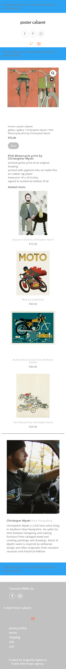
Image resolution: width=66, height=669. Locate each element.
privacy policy (18, 628)
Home (11, 126)
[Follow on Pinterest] (33, 34)
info (11, 642)
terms (13, 632)
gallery (20, 130)
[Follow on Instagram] (41, 34)
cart (11, 646)
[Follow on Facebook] (25, 34)
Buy (13, 145)
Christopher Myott (36, 130)
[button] (53, 73)
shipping (14, 637)
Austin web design (22, 663)
